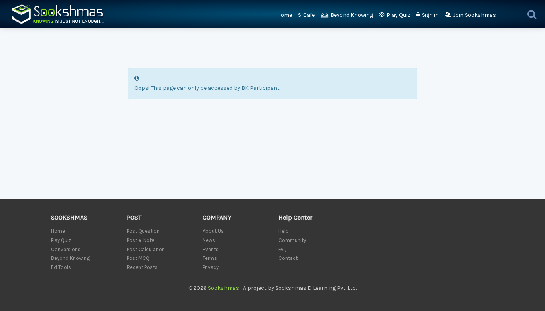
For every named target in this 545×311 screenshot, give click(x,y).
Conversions (66, 249)
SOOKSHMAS (69, 217)
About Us (213, 231)
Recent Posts (142, 267)
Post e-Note (140, 240)
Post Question (143, 231)
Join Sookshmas (474, 15)
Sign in (430, 15)
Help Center (295, 217)
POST (134, 217)
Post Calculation (146, 249)
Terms (210, 258)
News (209, 240)
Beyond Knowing (351, 15)
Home (284, 15)
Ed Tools (61, 267)
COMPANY (217, 217)
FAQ (282, 249)
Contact (288, 258)
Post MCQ (138, 258)
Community (292, 240)
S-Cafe (306, 15)
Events (211, 249)
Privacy (211, 267)
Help (283, 231)
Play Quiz (398, 15)
